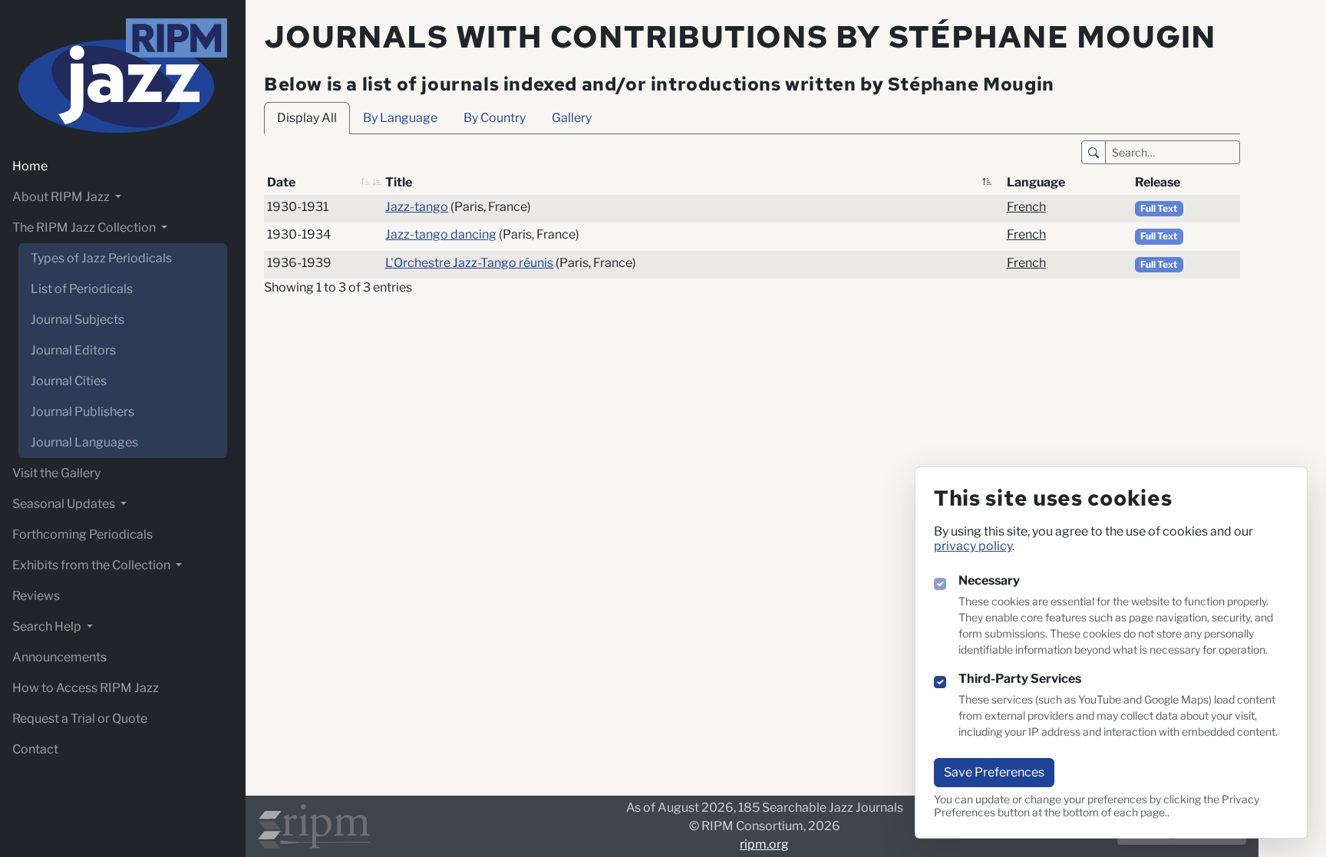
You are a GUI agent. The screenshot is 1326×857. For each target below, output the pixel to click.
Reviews (36, 595)
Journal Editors (73, 350)
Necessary (989, 580)
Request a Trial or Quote (79, 718)
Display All (307, 117)
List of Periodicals (82, 289)
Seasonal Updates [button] (64, 503)
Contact (35, 749)
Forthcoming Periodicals (82, 534)
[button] (365, 182)
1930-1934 (299, 234)
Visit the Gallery (56, 473)
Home (30, 166)
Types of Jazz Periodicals (101, 258)
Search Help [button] (48, 626)
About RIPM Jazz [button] (62, 197)
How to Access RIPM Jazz (85, 688)
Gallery (572, 117)
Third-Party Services (1019, 678)
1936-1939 (299, 262)
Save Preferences (994, 772)
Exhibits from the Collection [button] (92, 565)
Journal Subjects (77, 319)
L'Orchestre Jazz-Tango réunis (469, 262)
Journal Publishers (82, 411)
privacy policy (973, 546)
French (1026, 206)
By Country (494, 117)
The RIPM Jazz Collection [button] (85, 227)
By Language (400, 117)
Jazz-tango (416, 206)
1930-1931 (297, 206)
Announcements (59, 657)
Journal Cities (69, 381)
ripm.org (764, 844)
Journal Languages (84, 442)
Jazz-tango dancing (440, 234)
